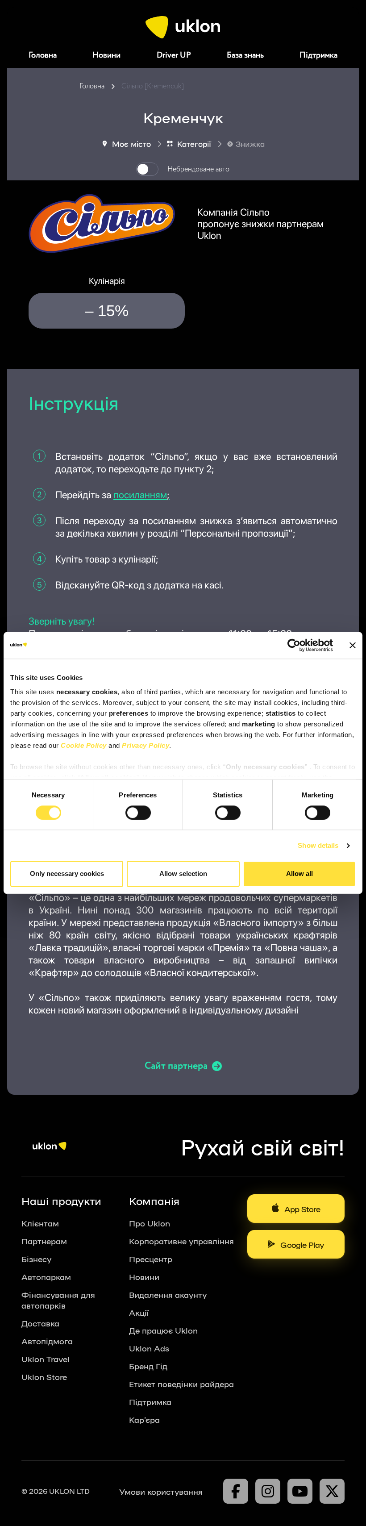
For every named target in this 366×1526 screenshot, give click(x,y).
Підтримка (318, 55)
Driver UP (174, 55)
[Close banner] (352, 645)
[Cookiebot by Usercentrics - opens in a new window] (294, 645)
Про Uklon (149, 1223)
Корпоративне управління (181, 1241)
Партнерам (44, 1241)
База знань (245, 55)
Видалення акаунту (168, 1294)
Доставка (40, 1323)
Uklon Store (44, 1376)
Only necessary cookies (67, 874)
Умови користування (161, 1491)
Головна (43, 55)
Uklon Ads (149, 1348)
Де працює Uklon (163, 1330)
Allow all (299, 874)
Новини (106, 55)
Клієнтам (40, 1223)
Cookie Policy (84, 745)
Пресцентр (150, 1258)
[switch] (138, 812)
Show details (318, 845)
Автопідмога (47, 1341)
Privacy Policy (145, 745)
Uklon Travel (45, 1358)
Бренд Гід (148, 1366)
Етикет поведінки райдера (181, 1383)
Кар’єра (144, 1419)
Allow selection (183, 874)
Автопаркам (46, 1276)
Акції (139, 1312)
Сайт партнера (176, 1066)
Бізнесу (36, 1258)
